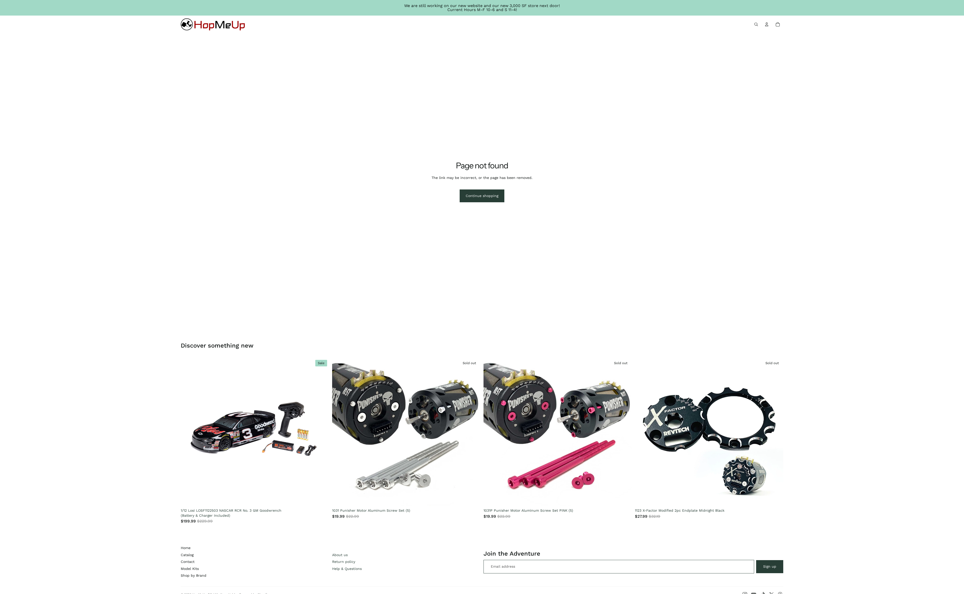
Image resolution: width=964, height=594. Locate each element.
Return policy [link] (343, 562)
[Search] (756, 24)
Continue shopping (482, 196)
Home (186, 548)
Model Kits (190, 569)
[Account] (766, 24)
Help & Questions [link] (347, 569)
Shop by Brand (193, 575)
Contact (188, 562)
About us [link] (340, 555)
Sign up (769, 566)
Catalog (187, 555)
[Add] (321, 498)
